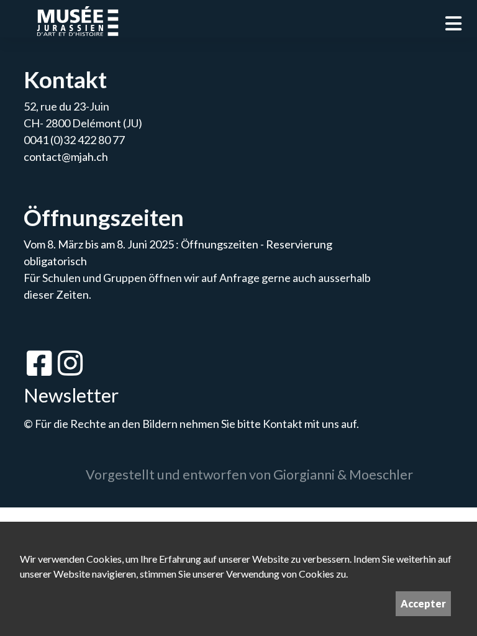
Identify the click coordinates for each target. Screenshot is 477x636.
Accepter (423, 603)
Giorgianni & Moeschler (343, 474)
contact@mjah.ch (66, 156)
